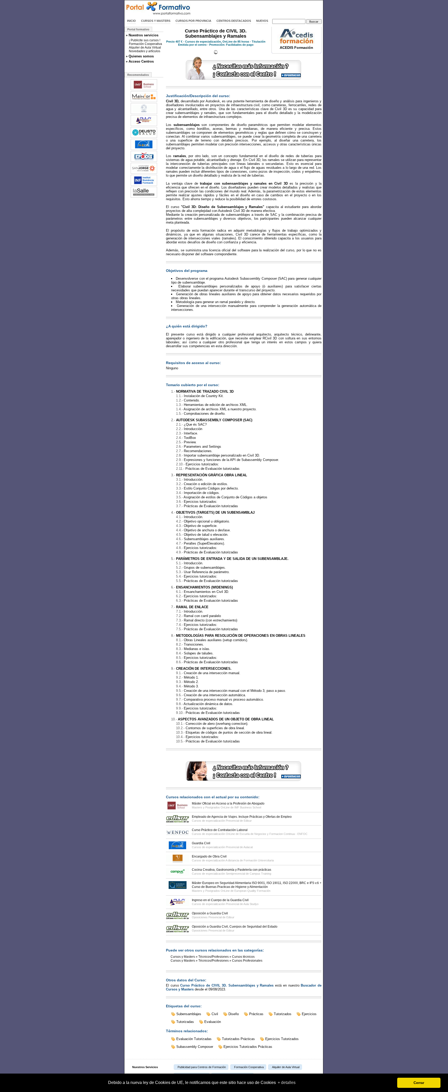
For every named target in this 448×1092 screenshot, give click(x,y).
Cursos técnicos (243, 957)
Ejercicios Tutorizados (282, 1039)
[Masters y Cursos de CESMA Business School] (144, 113)
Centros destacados (233, 20)
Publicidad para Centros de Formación (202, 1067)
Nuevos (262, 20)
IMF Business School (247, 807)
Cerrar (419, 1083)
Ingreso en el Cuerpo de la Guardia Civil (220, 900)
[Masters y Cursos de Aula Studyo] (144, 125)
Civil (215, 1014)
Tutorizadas (185, 1022)
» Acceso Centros (140, 61)
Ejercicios (309, 1014)
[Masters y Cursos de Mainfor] (144, 101)
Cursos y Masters (155, 20)
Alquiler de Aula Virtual (145, 47)
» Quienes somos (140, 56)
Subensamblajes (188, 1014)
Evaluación (212, 1022)
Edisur (248, 820)
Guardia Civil (201, 843)
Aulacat (248, 847)
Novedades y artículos (144, 51)
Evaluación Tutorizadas (194, 1039)
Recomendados (138, 74)
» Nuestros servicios (142, 35)
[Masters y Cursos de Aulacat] (144, 149)
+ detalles (287, 1082)
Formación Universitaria (259, 860)
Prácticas (256, 1014)
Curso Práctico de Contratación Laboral (220, 830)
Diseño (233, 1014)
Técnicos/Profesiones (213, 957)
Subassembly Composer (194, 1047)
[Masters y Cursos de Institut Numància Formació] (144, 185)
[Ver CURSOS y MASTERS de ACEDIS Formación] (296, 42)
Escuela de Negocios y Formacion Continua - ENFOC (273, 833)
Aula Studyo (250, 904)
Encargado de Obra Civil (209, 856)
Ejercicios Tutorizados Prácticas (247, 1047)
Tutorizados (282, 1014)
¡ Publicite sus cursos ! (144, 40)
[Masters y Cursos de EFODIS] (144, 161)
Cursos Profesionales (247, 960)
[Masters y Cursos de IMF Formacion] (144, 89)
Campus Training (260, 873)
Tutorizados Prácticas (238, 1039)
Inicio (131, 20)
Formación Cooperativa (145, 44)
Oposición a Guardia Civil (210, 913)
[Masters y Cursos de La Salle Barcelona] (144, 197)
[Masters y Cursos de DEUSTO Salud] (144, 137)
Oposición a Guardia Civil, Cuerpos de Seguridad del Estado (234, 926)
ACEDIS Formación (296, 47)
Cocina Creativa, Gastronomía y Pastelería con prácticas (231, 870)
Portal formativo (138, 29)
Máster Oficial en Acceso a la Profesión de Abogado (228, 803)
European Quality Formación (252, 890)
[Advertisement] (262, 8)
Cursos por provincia (193, 20)
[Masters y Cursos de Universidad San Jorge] (144, 173)
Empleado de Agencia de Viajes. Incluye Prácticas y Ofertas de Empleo (242, 817)
